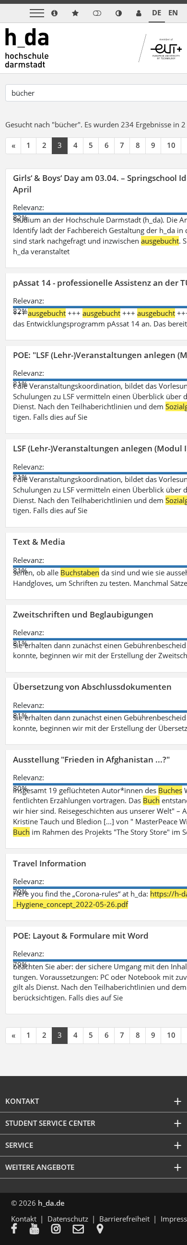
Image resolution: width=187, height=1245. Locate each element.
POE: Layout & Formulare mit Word (81, 935)
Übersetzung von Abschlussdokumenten (92, 686)
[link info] (54, 13)
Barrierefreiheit (124, 1218)
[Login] (97, 13)
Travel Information (49, 863)
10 (171, 145)
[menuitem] (20, 1229)
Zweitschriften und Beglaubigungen (83, 614)
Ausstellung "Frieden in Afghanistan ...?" (91, 759)
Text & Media (39, 541)
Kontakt (23, 1218)
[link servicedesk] (139, 13)
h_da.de (51, 1203)
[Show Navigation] (37, 13)
